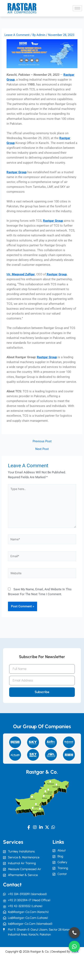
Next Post (42, 449)
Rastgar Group (17, 172)
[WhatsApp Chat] (74, 946)
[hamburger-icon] (77, 8)
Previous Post (42, 441)
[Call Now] (74, 932)
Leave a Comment (17, 35)
